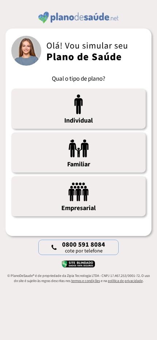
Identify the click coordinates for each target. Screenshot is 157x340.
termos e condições (85, 280)
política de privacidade (125, 280)
